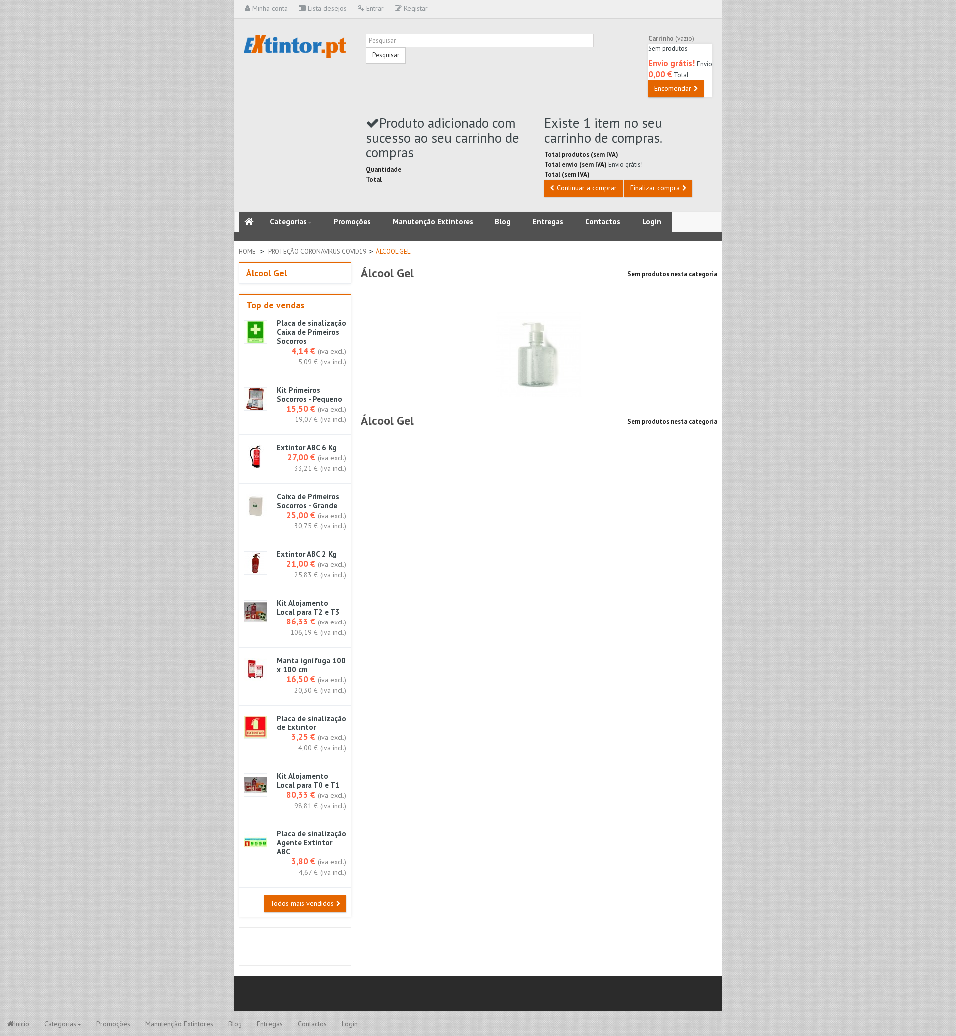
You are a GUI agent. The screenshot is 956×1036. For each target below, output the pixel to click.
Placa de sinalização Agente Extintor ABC (311, 842)
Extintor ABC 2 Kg (307, 554)
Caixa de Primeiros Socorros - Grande (308, 501)
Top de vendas (275, 305)
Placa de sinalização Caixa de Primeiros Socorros (311, 332)
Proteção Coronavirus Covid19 (317, 251)
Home (247, 251)
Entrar (374, 8)
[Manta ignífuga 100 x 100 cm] (255, 669)
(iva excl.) (332, 351)
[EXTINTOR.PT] (295, 46)
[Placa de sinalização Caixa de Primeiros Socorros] (255, 332)
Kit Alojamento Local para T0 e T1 (308, 781)
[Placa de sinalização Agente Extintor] (255, 842)
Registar (415, 8)
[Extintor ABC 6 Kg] (255, 456)
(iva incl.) (333, 361)
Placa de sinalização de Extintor (311, 723)
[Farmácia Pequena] (255, 399)
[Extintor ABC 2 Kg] (255, 563)
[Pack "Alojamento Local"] (255, 785)
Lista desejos (326, 8)
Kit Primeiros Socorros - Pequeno (309, 395)
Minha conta (269, 8)
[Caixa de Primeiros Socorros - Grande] (255, 505)
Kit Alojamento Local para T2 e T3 (308, 608)
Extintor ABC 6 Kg (307, 447)
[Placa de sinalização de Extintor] (255, 727)
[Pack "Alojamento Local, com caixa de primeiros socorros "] (255, 611)
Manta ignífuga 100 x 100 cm (311, 665)
